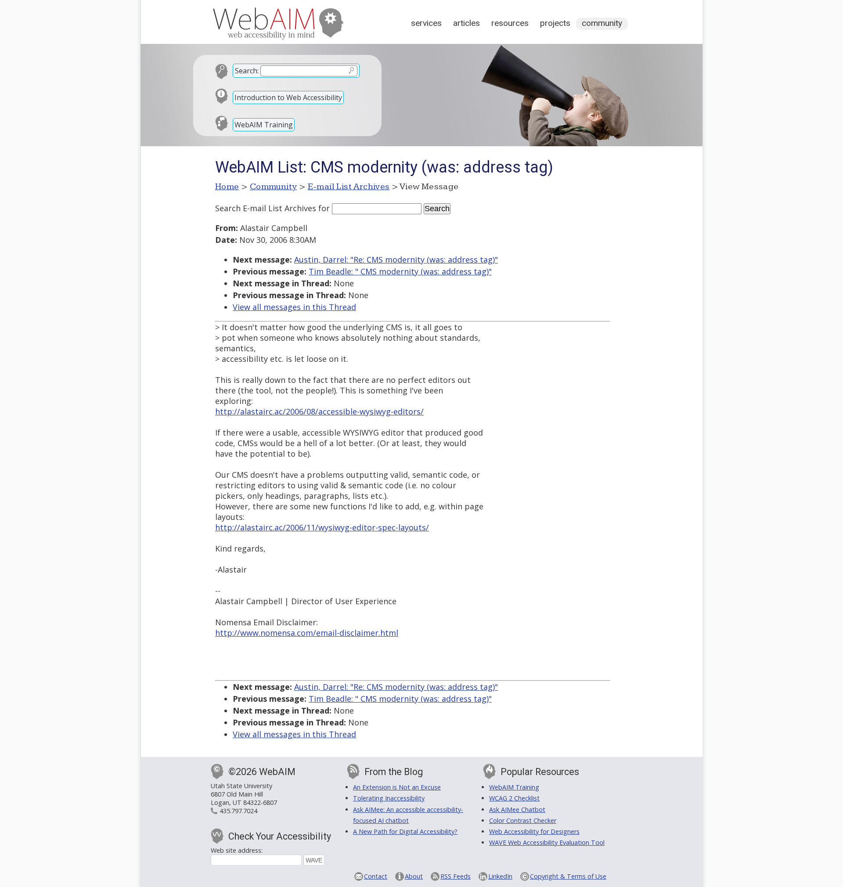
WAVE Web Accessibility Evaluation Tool (547, 842)
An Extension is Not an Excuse (397, 787)
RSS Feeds (455, 876)
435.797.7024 (238, 811)
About (414, 876)
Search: (247, 71)
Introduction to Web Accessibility (288, 97)
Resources (510, 23)
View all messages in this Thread (294, 307)
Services (426, 23)
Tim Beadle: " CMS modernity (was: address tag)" (400, 271)
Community (602, 23)
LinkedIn (500, 876)
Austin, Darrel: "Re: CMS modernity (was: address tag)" (396, 259)
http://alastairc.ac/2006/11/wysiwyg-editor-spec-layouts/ (322, 527)
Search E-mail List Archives (265, 208)
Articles (466, 23)
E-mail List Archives (349, 186)
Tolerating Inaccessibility (389, 798)
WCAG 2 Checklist (514, 798)
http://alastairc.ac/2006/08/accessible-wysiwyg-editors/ (319, 411)
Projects (555, 23)
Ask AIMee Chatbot (517, 809)
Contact (375, 876)
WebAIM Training (263, 125)
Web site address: (237, 850)
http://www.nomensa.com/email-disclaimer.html (306, 632)
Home (227, 186)
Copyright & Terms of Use (568, 876)
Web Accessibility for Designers (534, 831)
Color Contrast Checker (522, 820)
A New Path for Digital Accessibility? (405, 831)
